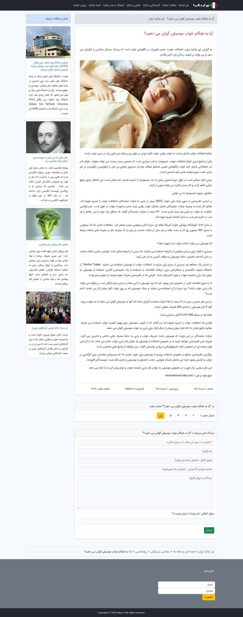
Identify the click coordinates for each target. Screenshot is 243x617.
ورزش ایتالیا (79, 5)
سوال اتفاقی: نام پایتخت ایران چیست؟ (193, 514)
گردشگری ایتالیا (151, 5)
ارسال (209, 530)
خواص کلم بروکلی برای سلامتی (53, 244)
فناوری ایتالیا (133, 5)
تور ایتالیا (184, 5)
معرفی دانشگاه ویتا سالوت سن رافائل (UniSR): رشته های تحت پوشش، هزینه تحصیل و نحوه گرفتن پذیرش (49, 66)
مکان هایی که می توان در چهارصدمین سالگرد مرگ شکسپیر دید (50, 159)
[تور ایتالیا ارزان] (205, 5)
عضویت (208, 597)
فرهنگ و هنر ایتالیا (113, 5)
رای (160, 415)
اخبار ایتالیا (95, 5)
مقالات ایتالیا (169, 5)
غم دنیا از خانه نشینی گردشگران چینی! (50, 328)
